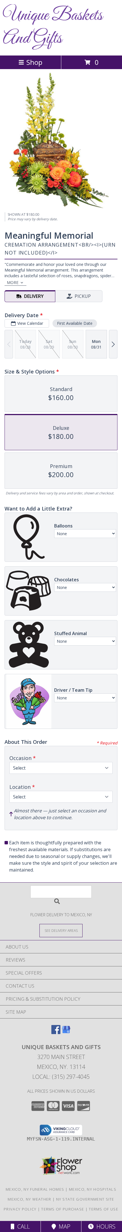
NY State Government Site (85, 1199)
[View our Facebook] (55, 1032)
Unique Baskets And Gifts (52, 27)
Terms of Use (103, 1209)
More (12, 282)
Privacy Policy (20, 1209)
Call (22, 1226)
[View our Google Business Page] (66, 1032)
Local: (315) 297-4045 (61, 1077)
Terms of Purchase (62, 1209)
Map (63, 1226)
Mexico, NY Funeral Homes (35, 1189)
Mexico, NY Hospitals (92, 1189)
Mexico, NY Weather (29, 1199)
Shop (34, 62)
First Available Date (74, 323)
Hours (104, 1226)
